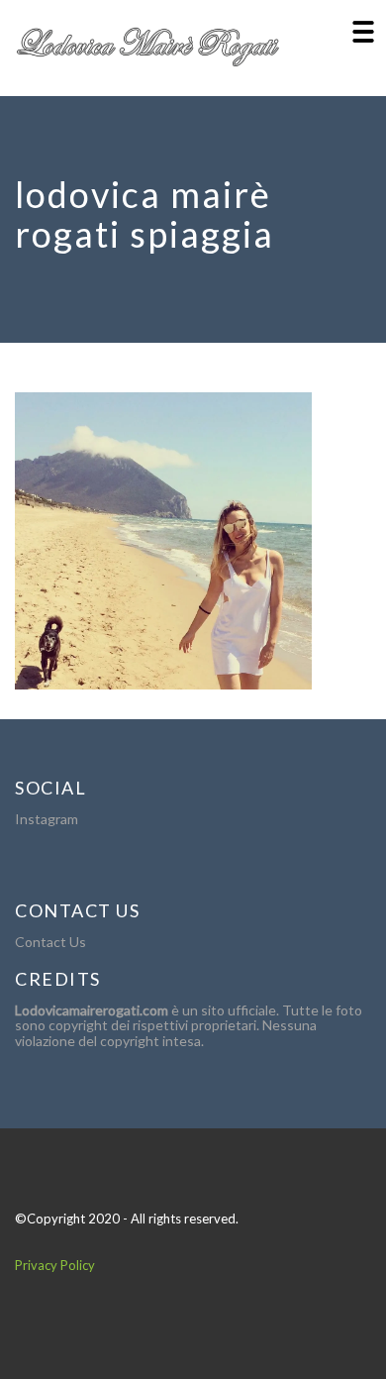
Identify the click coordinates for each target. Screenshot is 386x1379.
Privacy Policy (55, 1265)
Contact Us (50, 941)
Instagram (46, 818)
